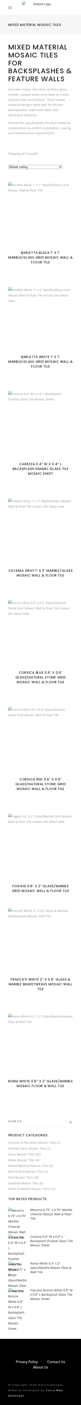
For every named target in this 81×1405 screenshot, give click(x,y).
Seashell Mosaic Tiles (23, 1183)
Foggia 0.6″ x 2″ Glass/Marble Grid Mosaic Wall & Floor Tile (40, 888)
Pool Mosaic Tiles (20, 1177)
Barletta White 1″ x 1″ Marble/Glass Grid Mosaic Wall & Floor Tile (40, 362)
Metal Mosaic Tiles (21, 1160)
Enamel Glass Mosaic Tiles (27, 1148)
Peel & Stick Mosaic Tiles (25, 1171)
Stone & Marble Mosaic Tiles (28, 1189)
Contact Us (56, 1361)
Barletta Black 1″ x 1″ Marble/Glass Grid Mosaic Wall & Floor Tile (40, 257)
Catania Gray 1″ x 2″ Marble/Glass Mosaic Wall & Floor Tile (40, 573)
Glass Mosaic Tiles (21, 1154)
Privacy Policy (27, 1361)
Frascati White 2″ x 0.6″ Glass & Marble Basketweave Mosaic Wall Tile (40, 984)
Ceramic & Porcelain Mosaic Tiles (32, 1143)
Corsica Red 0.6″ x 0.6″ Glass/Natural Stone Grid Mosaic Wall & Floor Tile (40, 784)
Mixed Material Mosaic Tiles (28, 1166)
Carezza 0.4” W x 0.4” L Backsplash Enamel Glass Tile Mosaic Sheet (41, 469)
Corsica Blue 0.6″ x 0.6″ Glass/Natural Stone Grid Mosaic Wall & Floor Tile (40, 677)
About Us (40, 1367)
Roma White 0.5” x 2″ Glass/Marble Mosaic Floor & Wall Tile (40, 1083)
